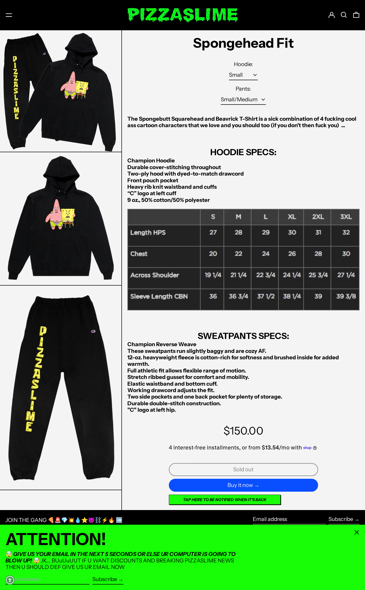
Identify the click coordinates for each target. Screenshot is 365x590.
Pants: (243, 89)
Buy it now (240, 485)
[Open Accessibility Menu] (10, 580)
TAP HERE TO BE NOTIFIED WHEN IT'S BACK (225, 499)
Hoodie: (243, 64)
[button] (343, 15)
